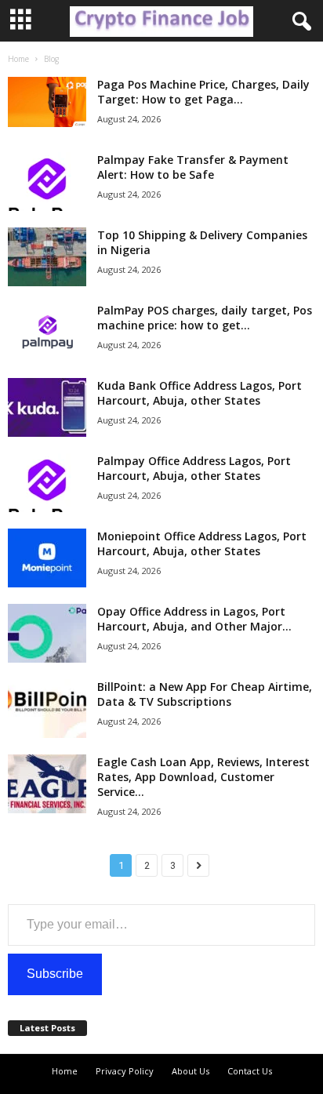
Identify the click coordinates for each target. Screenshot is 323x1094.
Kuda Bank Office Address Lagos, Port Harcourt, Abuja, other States (199, 393)
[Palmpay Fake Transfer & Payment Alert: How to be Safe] (47, 181)
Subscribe (55, 973)
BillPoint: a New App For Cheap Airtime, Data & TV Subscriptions (204, 694)
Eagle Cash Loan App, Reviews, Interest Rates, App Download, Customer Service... (203, 776)
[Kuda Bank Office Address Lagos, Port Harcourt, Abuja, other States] (47, 407)
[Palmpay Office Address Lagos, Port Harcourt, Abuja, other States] (47, 482)
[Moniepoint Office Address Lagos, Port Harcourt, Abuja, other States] (47, 558)
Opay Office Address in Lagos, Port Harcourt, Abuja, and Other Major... (194, 619)
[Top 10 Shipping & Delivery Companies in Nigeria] (47, 256)
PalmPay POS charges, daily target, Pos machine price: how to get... (204, 318)
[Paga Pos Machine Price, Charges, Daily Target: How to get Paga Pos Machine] (47, 102)
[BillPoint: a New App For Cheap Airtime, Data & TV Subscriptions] (47, 708)
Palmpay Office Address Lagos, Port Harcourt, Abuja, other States (194, 468)
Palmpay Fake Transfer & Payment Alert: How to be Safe (193, 167)
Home (18, 58)
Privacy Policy (125, 1071)
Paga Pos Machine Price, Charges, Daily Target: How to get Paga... (203, 92)
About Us (190, 1071)
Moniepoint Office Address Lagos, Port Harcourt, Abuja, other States (202, 543)
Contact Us (249, 1071)
